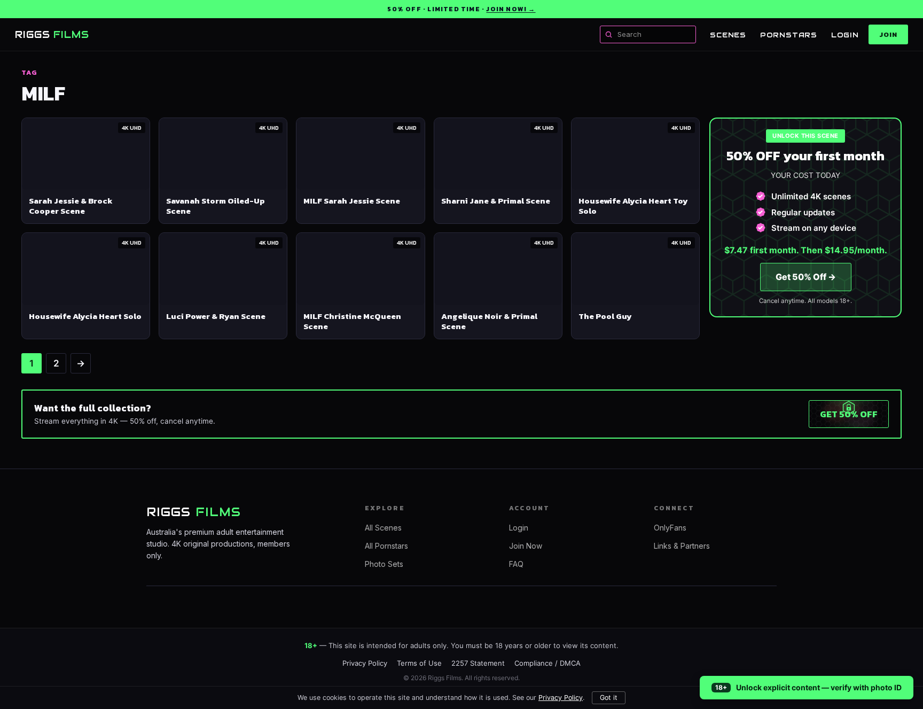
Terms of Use (419, 663)
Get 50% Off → (806, 276)
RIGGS (52, 34)
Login (845, 35)
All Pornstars (386, 545)
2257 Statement (478, 663)
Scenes (728, 35)
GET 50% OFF (849, 414)
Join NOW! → (510, 9)
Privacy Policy (560, 698)
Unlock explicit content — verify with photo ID (819, 687)
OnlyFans (670, 527)
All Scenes (383, 527)
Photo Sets (384, 563)
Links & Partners (682, 545)
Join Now (525, 545)
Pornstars (788, 35)
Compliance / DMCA (547, 663)
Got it (608, 698)
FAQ (516, 563)
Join (888, 34)
